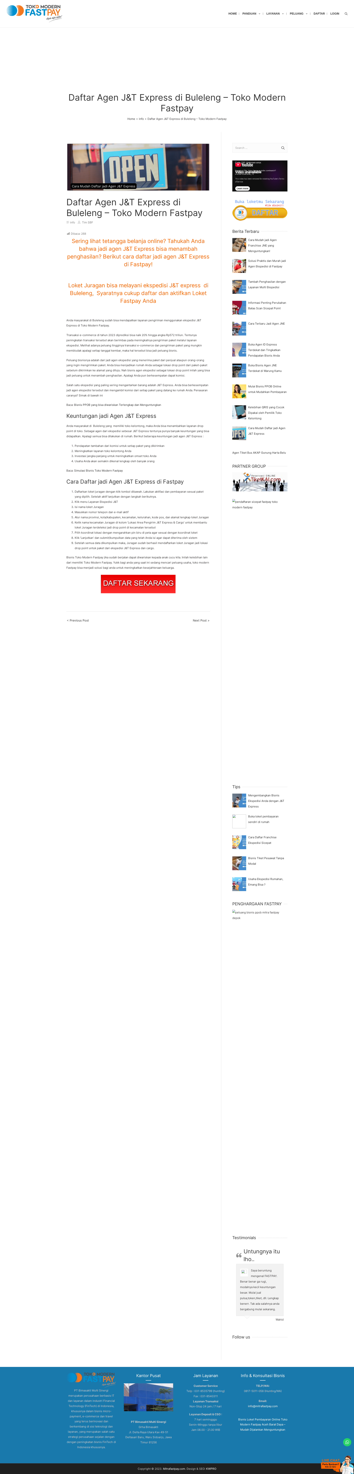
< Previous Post (78, 620)
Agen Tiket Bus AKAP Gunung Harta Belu (259, 452)
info (72, 222)
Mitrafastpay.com (174, 1468)
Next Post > (201, 620)
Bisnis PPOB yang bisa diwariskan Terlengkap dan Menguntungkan (117, 405)
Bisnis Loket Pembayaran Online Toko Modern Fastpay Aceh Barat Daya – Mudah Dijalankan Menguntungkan (262, 1425)
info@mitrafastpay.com (263, 1406)
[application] (259, 175)
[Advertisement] (177, 55)
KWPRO (211, 1468)
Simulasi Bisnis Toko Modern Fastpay (98, 470)
